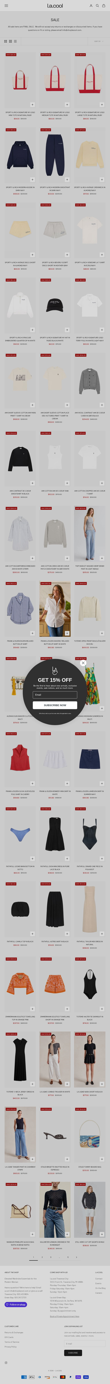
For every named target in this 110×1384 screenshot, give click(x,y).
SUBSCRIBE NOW (55, 705)
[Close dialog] (83, 663)
